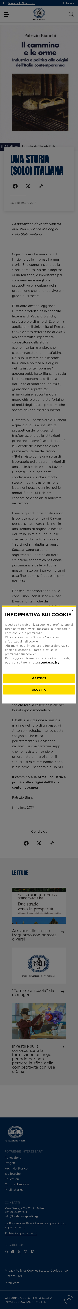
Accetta (39, 689)
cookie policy (50, 662)
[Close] (72, 611)
